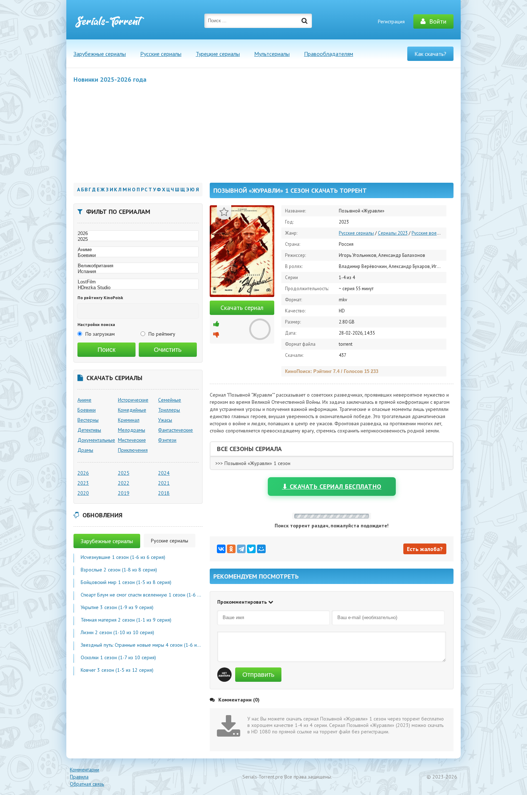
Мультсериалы (272, 53)
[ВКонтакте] (221, 549)
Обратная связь (87, 784)
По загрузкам (100, 334)
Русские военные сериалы (439, 233)
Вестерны (88, 420)
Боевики (86, 410)
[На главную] (109, 21)
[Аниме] (138, 250)
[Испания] (138, 271)
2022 (123, 483)
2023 (83, 483)
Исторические (133, 400)
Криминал (128, 420)
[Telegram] (241, 549)
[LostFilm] (138, 282)
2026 (83, 473)
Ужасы (165, 420)
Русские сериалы (160, 53)
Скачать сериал (242, 307)
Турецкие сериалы (218, 53)
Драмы (85, 450)
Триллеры (169, 410)
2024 (164, 473)
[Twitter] (251, 549)
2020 (83, 493)
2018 (164, 493)
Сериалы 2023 (393, 233)
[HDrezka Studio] (138, 288)
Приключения (133, 450)
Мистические (132, 440)
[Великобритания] (138, 266)
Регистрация (391, 21)
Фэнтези (167, 440)
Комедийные (132, 410)
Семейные (169, 400)
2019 (123, 493)
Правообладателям (328, 53)
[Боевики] (138, 255)
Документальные (96, 440)
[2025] (138, 239)
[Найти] (305, 21)
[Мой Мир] (261, 549)
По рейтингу (161, 334)
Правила (79, 777)
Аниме (84, 400)
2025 (123, 473)
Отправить (258, 674)
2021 (164, 483)
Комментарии (84, 769)
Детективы (89, 430)
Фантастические (175, 430)
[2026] (138, 233)
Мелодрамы (131, 430)
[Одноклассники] (231, 549)
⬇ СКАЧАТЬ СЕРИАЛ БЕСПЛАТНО (331, 486)
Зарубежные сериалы (99, 53)
